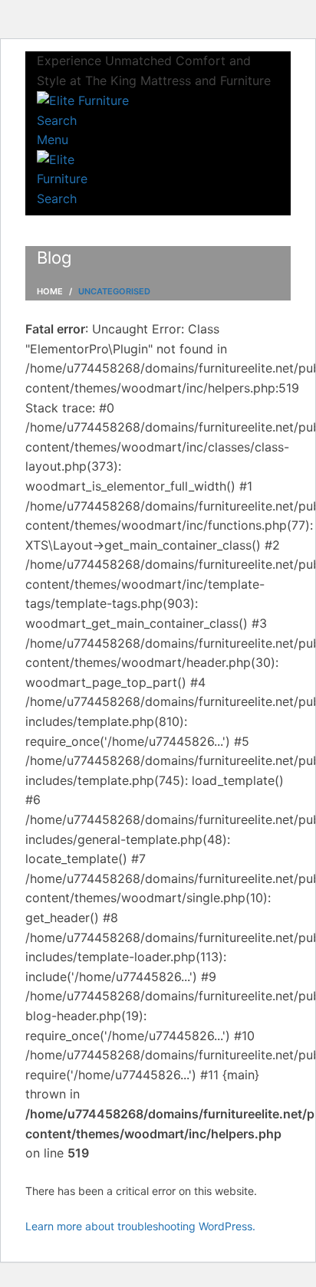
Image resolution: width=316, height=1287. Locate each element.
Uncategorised (114, 291)
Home (50, 291)
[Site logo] (83, 99)
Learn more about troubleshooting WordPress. (140, 1226)
